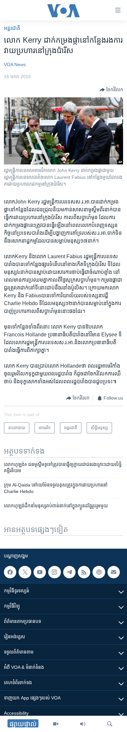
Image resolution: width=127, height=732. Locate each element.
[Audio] (82, 724)
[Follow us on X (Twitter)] (25, 572)
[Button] (111, 90)
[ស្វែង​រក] (110, 724)
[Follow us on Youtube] (40, 572)
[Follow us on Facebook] (10, 572)
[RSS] (84, 572)
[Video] (55, 724)
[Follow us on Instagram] (54, 572)
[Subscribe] (113, 572)
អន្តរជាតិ (12, 28)
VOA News (15, 64)
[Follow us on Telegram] (69, 572)
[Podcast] (98, 572)
